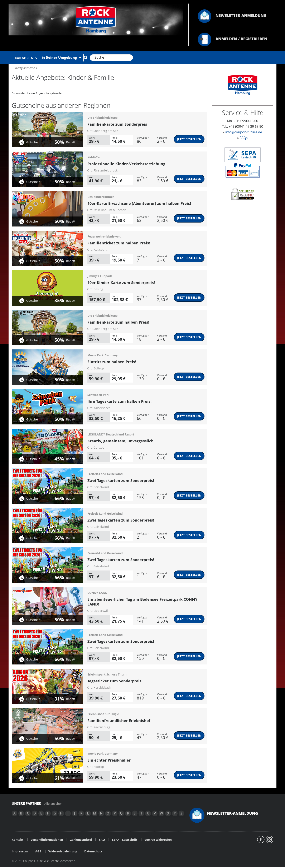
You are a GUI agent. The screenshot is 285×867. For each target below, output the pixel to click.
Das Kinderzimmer (100, 197)
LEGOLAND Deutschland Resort (110, 434)
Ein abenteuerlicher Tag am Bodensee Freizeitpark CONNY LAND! (142, 602)
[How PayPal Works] (242, 170)
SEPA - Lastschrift (124, 839)
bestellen (189, 139)
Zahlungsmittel (81, 839)
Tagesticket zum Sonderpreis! (114, 680)
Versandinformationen (46, 839)
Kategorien (24, 58)
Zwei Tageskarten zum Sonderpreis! (120, 480)
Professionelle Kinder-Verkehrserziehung (126, 163)
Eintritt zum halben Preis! (111, 361)
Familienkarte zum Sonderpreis (117, 124)
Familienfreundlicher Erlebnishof (118, 720)
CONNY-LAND (97, 593)
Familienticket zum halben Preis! (118, 242)
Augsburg (100, 249)
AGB (38, 851)
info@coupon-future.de (243, 132)
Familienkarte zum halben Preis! (118, 322)
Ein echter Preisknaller (109, 760)
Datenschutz (93, 851)
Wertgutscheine (25, 68)
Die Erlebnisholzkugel (102, 118)
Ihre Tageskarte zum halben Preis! (119, 401)
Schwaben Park (98, 395)
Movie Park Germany (102, 355)
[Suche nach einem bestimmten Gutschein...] (85, 57)
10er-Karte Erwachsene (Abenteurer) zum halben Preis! (139, 203)
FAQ (102, 839)
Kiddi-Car (94, 157)
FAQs (244, 137)
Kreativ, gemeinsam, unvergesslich (120, 440)
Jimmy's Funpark (99, 276)
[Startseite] (96, 19)
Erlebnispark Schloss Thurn (106, 674)
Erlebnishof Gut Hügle (103, 714)
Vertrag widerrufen (158, 839)
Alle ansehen (53, 803)
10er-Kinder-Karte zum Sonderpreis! (121, 282)
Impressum (20, 851)
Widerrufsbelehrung (62, 851)
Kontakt (17, 839)
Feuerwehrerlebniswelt (104, 236)
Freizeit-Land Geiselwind (105, 474)
